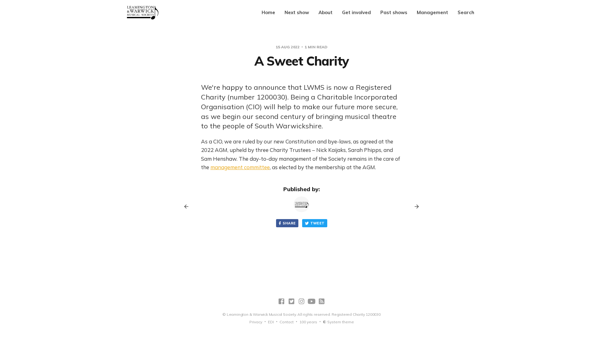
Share (289, 223)
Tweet (317, 223)
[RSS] (321, 301)
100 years (308, 322)
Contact (287, 322)
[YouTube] (311, 301)
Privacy (255, 322)
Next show (297, 12)
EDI (271, 322)
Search (466, 12)
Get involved (356, 12)
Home (268, 12)
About (325, 12)
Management (432, 12)
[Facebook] (281, 301)
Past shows (393, 12)
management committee (240, 167)
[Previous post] (188, 206)
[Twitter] (291, 301)
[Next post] (414, 206)
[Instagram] (301, 301)
